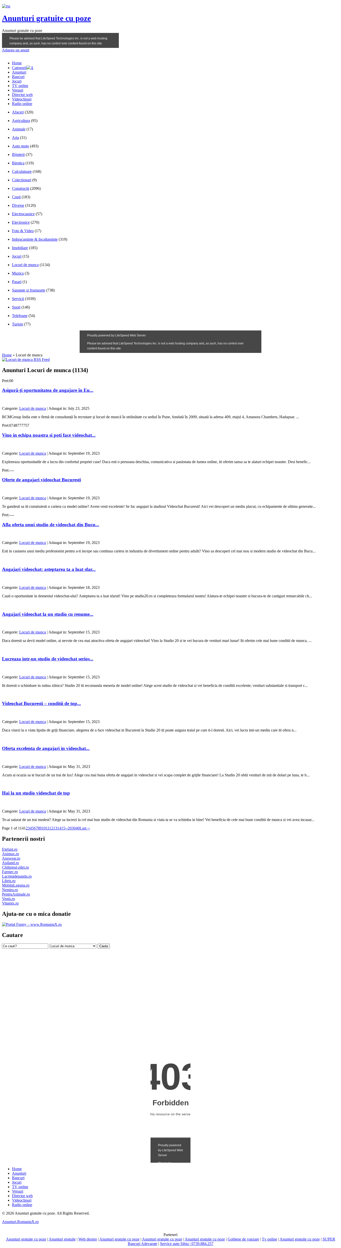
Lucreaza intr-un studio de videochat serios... (47, 658)
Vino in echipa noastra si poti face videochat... (49, 435)
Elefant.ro (9, 849)
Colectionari (21, 180)
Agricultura (21, 120)
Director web (22, 95)
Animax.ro (10, 854)
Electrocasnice (23, 214)
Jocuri (16, 81)
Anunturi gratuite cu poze (46, 18)
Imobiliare (20, 248)
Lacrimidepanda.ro (17, 876)
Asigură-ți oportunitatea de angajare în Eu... (47, 390)
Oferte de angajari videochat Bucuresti (41, 479)
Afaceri (18, 112)
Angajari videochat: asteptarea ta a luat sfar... (49, 569)
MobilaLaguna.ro (15, 885)
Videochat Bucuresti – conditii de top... (41, 703)
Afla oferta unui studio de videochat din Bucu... (50, 524)
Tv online (269, 1239)
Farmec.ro (10, 872)
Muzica (18, 273)
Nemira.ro (10, 890)
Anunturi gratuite (62, 1239)
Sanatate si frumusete (28, 290)
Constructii (20, 188)
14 (59, 828)
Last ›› (85, 828)
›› (66, 828)
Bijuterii (18, 154)
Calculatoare (22, 171)
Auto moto (20, 146)
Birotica (18, 163)
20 (70, 828)
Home (17, 63)
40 (78, 828)
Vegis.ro (8, 899)
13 (55, 828)
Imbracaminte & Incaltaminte (35, 239)
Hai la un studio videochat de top (36, 793)
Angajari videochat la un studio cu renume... (47, 614)
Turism (17, 324)
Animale (18, 129)
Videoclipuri (21, 99)
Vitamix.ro (10, 903)
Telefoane (19, 315)
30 (74, 828)
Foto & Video (23, 231)
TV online (20, 86)
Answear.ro (11, 858)
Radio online (22, 104)
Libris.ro (8, 881)
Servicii (18, 299)
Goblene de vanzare (243, 1239)
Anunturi (19, 72)
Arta (15, 137)
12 (51, 828)
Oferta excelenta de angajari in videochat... (46, 748)
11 (47, 828)
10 (44, 828)
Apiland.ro (10, 863)
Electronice (21, 222)
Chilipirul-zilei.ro (15, 867)
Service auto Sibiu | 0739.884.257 (186, 1244)
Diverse (18, 205)
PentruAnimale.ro (16, 894)
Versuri (17, 90)
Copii (16, 197)
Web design (87, 1239)
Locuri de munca (25, 265)
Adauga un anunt (15, 50)
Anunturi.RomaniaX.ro (20, 1222)
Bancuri (18, 77)
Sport (16, 307)
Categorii (19, 68)
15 (63, 828)
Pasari (16, 282)
